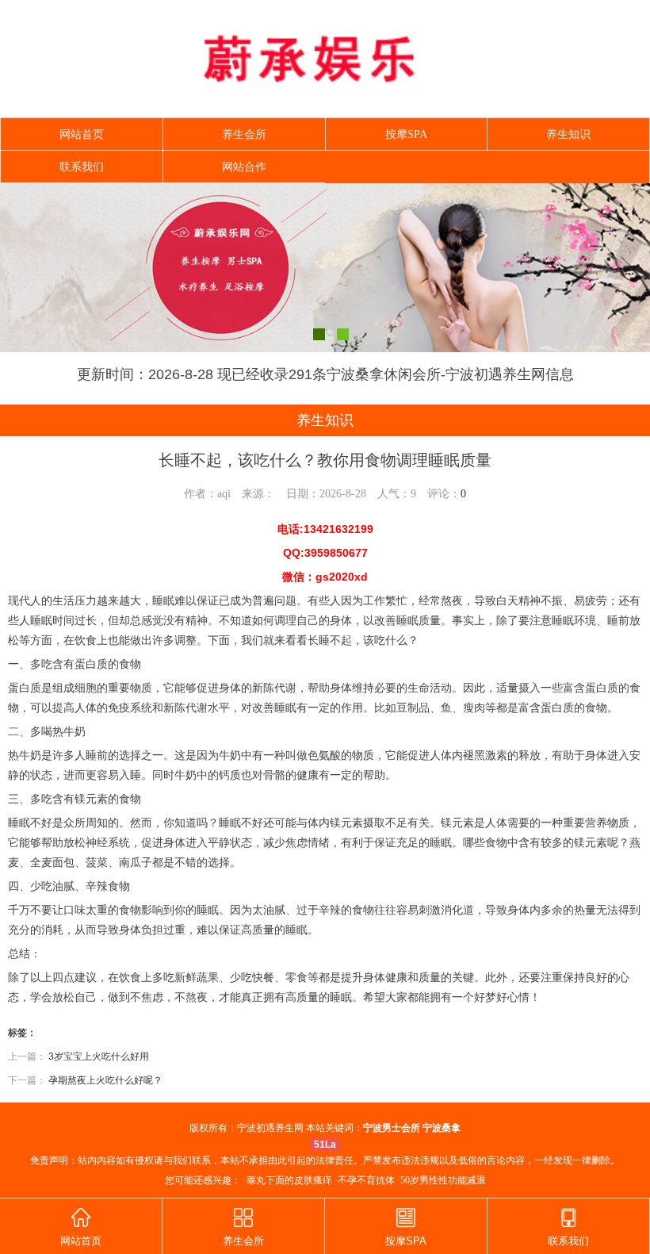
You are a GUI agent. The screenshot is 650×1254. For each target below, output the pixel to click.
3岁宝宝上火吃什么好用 (98, 1056)
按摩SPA (406, 134)
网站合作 (244, 167)
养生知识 (568, 134)
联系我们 (81, 167)
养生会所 (244, 134)
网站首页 (81, 134)
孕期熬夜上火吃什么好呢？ (105, 1080)
